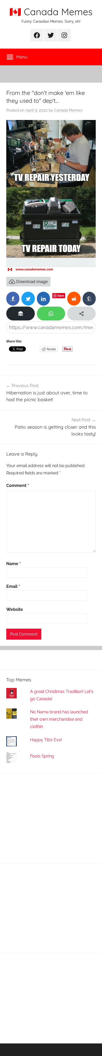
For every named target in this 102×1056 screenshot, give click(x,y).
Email (13, 586)
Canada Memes (68, 110)
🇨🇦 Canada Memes (51, 12)
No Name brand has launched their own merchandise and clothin (59, 719)
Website (14, 609)
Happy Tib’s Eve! (46, 739)
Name (13, 563)
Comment (17, 485)
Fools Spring (42, 756)
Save (61, 295)
